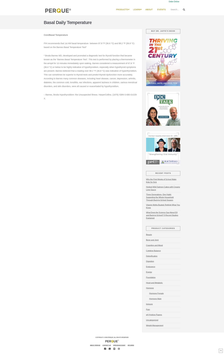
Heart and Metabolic (154, 283)
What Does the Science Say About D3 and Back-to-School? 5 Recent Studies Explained (162, 215)
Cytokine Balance (153, 251)
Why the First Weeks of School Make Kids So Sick (161, 180)
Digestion (150, 261)
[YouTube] (114, 349)
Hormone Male (155, 299)
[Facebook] (105, 349)
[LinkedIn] (110, 349)
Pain (148, 310)
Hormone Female (156, 293)
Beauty (149, 235)
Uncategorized (152, 320)
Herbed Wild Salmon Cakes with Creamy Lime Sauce (163, 188)
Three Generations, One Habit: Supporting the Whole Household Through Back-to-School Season (160, 197)
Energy (149, 272)
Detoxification (151, 256)
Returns (131, 345)
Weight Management (154, 325)
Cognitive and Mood (154, 245)
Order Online (174, 2)
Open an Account (119, 345)
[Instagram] (119, 349)
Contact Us (107, 345)
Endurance (150, 267)
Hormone (150, 288)
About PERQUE (95, 345)
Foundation (151, 277)
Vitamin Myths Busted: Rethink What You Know (163, 206)
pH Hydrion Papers (154, 315)
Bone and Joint (152, 240)
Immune (149, 304)
